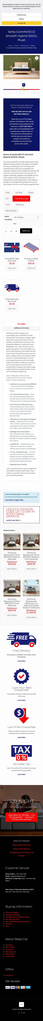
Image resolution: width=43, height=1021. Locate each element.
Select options (12, 569)
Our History (9, 945)
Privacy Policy (10, 954)
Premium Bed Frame (31, 260)
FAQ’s (7, 926)
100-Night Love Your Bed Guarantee (17, 917)
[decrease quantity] (6, 231)
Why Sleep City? (10, 952)
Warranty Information (12, 919)
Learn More (21, 661)
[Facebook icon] (19, 1013)
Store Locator (9, 947)
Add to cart (26, 231)
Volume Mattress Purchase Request (17, 921)
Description (21, 324)
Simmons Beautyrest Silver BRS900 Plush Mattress (12, 602)
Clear (14, 223)
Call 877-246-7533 (12, 520)
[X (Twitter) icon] (21, 1013)
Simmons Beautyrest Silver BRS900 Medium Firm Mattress (31, 556)
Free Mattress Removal (11, 300)
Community (9, 949)
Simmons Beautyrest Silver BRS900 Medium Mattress (12, 556)
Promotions (9, 975)
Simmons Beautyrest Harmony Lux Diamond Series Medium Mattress (31, 603)
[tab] (21, 324)
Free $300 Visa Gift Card (12, 260)
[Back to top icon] (21, 1004)
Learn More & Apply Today (14, 500)
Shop (16, 46)
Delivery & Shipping (11, 912)
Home (10, 46)
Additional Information (21, 328)
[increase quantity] (16, 231)
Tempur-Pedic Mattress (21, 849)
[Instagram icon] (24, 1013)
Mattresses (25, 46)
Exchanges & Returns (12, 915)
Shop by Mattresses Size (22, 845)
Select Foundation (8, 218)
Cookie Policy (9, 956)
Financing (8, 924)
